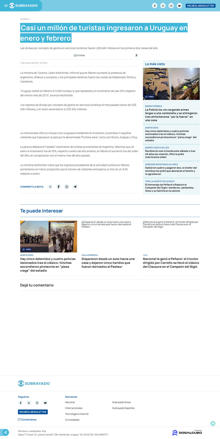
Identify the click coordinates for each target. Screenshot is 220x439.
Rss (44, 431)
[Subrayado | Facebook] (155, 5)
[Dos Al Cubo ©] (187, 434)
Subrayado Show (121, 402)
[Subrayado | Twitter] (163, 5)
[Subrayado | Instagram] (171, 5)
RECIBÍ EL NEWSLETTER (200, 5)
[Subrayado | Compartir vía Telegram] (75, 187)
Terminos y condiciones (30, 431)
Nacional (24, 19)
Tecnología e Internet (76, 413)
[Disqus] (110, 332)
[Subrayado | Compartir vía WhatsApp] (67, 187)
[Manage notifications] (213, 423)
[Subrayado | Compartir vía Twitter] (50, 187)
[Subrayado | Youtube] (179, 5)
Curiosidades (72, 419)
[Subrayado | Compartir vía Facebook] (58, 187)
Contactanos (29, 419)
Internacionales (73, 408)
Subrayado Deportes (123, 408)
